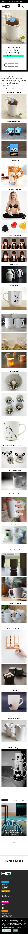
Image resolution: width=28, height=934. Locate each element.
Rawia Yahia (9, 58)
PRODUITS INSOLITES (12, 47)
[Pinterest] (12, 65)
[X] (9, 65)
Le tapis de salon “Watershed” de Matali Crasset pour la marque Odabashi (14, 832)
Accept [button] (15, 930)
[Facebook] (5, 65)
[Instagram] (7, 865)
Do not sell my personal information (12, 927)
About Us (4, 877)
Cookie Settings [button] (7, 930)
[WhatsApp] (16, 65)
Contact (4, 880)
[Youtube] (23, 865)
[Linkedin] (11, 865)
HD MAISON (5, 882)
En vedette (17, 800)
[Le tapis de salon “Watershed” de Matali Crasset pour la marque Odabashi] (14, 819)
